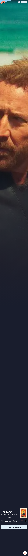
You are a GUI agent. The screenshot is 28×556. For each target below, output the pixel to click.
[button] (24, 2)
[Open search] (19, 2)
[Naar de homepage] (3, 2)
